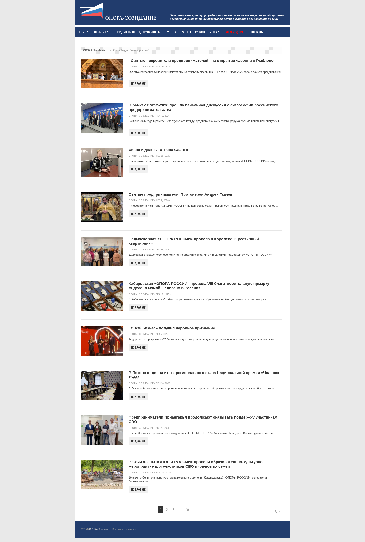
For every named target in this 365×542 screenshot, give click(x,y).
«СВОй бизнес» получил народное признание (172, 328)
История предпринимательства (194, 32)
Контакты (257, 32)
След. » (275, 511)
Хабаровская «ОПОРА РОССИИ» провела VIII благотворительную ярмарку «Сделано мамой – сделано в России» (199, 285)
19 (187, 509)
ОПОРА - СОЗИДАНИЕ (141, 66)
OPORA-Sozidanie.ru (95, 50)
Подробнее (138, 83)
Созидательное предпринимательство (138, 32)
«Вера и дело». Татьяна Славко (158, 150)
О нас (80, 32)
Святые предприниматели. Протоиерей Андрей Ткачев (180, 194)
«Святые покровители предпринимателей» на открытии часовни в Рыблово (201, 61)
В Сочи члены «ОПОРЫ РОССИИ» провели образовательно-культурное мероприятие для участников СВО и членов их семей (197, 464)
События (98, 32)
